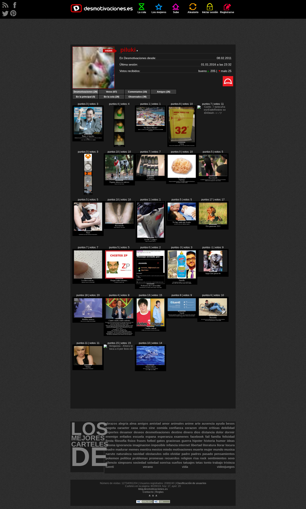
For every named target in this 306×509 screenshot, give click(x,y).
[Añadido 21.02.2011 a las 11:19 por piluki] (181, 183)
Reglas (159, 491)
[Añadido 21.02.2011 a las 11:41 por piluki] (150, 180)
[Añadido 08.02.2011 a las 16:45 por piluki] (150, 370)
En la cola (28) (111, 96)
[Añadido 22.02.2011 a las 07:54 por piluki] (119, 184)
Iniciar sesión (210, 12)
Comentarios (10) (137, 91)
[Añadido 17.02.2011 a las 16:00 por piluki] (181, 224)
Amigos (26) (163, 91)
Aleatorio (193, 12)
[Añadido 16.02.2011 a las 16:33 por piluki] (213, 228)
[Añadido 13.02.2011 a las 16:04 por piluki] (150, 288)
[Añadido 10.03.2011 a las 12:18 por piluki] (119, 146)
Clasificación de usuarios (191, 483)
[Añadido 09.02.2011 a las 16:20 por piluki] (181, 317)
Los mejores (159, 12)
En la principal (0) (85, 96)
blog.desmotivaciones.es (153, 489)
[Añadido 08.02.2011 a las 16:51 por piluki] (119, 348)
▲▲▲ (153, 495)
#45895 (108, 50)
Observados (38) (137, 96)
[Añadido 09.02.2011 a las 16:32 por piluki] (150, 330)
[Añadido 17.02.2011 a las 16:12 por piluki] (119, 228)
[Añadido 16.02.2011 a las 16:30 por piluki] (88, 283)
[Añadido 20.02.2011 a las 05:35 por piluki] (213, 181)
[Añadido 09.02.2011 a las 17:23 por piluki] (119, 335)
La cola (142, 12)
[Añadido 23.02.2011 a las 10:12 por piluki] (213, 112)
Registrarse (227, 12)
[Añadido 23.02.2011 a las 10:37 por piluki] (150, 131)
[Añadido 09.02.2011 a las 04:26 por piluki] (213, 321)
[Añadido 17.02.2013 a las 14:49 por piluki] (88, 140)
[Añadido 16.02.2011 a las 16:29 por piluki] (119, 283)
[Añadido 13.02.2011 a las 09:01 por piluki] (213, 275)
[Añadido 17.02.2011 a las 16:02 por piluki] (150, 241)
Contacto (148, 491)
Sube (176, 12)
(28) (85, 91)
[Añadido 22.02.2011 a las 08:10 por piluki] (88, 194)
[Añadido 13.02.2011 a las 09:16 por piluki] (181, 283)
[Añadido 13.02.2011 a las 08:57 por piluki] (88, 321)
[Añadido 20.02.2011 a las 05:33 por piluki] (88, 235)
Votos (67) (111, 91)
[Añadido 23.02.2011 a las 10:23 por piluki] (181, 146)
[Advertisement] (153, 28)
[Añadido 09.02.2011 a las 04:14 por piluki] (88, 369)
